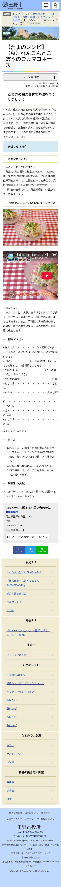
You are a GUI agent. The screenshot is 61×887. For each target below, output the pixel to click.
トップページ (20, 14)
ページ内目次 (30, 77)
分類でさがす (37, 14)
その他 (10, 610)
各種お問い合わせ (32, 857)
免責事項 (45, 813)
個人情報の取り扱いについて (23, 813)
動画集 (16, 20)
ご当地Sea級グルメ (17, 675)
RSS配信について (45, 819)
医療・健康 (29, 17)
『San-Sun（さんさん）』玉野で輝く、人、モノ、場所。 (28, 632)
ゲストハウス (14, 753)
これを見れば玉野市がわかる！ (24, 572)
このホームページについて (20, 819)
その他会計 (30, 866)
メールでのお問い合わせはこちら (29, 537)
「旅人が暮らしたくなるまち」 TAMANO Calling (24, 583)
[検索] (55, 5)
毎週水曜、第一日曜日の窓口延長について (30, 853)
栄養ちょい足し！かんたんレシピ (25, 683)
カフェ (10, 745)
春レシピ (12, 700)
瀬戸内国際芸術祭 (17, 593)
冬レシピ (12, 725)
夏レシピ (12, 708)
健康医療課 (11, 512)
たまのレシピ (45, 17)
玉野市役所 (12, 5)
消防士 (10, 799)
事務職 (10, 782)
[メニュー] (46, 5)
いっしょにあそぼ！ (18, 655)
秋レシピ (12, 717)
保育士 (10, 790)
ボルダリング (14, 602)
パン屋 (10, 762)
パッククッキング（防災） (22, 691)
